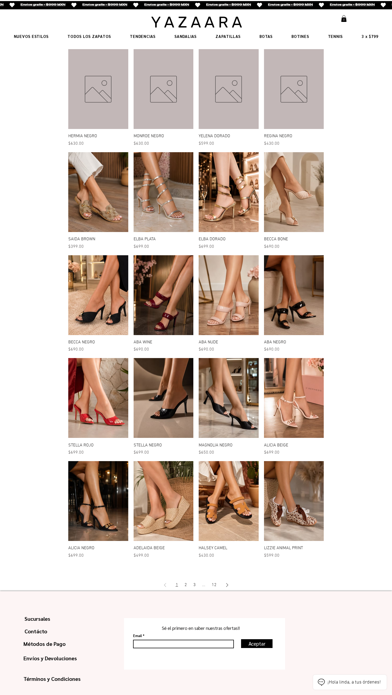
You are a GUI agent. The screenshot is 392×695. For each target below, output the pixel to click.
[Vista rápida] (98, 89)
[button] (344, 18)
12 (214, 585)
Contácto (36, 631)
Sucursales (37, 618)
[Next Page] (227, 585)
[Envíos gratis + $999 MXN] (196, 5)
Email (137, 635)
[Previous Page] (165, 585)
